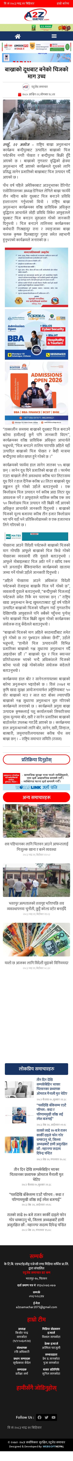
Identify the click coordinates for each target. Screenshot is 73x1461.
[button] (54, 36)
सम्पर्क (36, 1256)
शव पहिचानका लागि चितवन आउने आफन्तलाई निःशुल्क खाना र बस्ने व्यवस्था (36, 847)
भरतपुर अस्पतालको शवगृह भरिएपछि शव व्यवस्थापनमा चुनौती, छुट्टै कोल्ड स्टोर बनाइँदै (36, 906)
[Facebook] (39, 1417)
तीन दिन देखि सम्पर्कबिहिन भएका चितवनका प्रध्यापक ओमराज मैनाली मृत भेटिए (36, 1174)
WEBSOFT (53, 1446)
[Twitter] (46, 1417)
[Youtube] (53, 1417)
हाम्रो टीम (36, 1320)
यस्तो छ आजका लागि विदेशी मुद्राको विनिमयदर (36, 963)
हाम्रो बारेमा (63, 3)
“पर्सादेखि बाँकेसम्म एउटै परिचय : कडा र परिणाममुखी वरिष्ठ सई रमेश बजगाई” (36, 1197)
